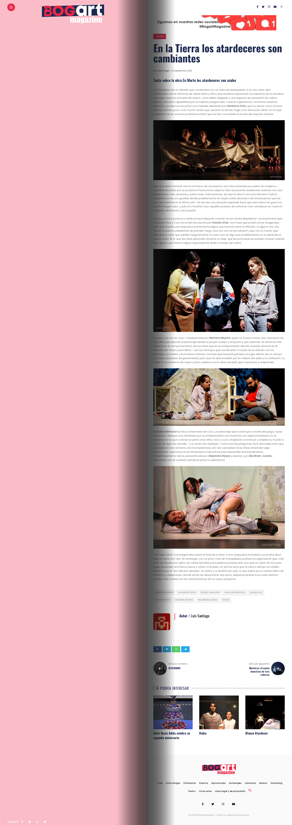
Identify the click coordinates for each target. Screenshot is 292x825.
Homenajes (235, 783)
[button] (250, 791)
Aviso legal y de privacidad (230, 791)
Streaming (276, 783)
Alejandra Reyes (187, 592)
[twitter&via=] (29, 822)
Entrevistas (190, 783)
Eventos (203, 783)
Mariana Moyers (184, 600)
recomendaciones (207, 600)
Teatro (159, 36)
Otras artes (205, 791)
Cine (160, 783)
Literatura (250, 783)
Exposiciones (218, 783)
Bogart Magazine (210, 592)
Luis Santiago (161, 70)
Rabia (202, 733)
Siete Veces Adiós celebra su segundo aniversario (171, 735)
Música (263, 783)
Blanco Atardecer (256, 733)
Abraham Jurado (164, 592)
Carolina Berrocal (235, 592)
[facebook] (22, 822)
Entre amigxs (173, 783)
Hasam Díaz (256, 592)
